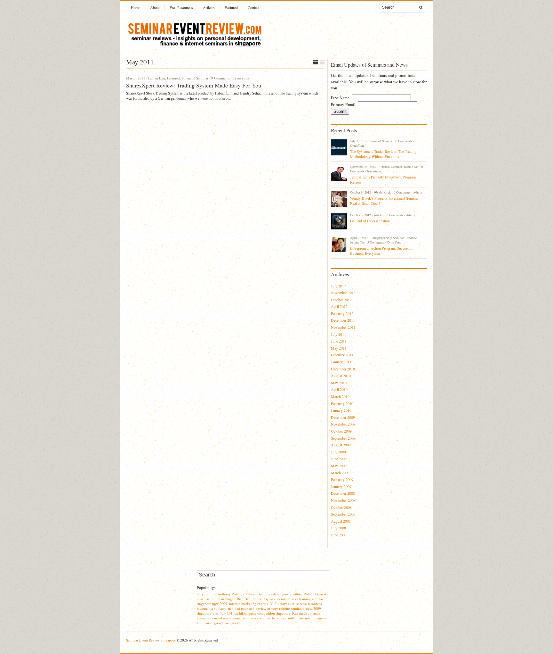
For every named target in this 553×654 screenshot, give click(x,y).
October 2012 (341, 299)
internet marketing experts (248, 603)
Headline (411, 238)
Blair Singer (226, 598)
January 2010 (341, 410)
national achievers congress (250, 618)
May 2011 (339, 348)
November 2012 (343, 292)
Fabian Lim (156, 78)
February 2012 (342, 313)
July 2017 (338, 285)
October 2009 (341, 431)
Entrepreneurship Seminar (387, 238)
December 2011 (343, 320)
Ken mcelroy (301, 613)
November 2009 (343, 423)
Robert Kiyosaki (316, 594)
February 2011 (342, 354)
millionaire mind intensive (307, 618)
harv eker (279, 618)
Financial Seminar (195, 78)
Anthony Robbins (231, 594)
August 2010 (341, 375)
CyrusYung (241, 78)
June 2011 (339, 341)
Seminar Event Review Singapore (151, 640)
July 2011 (338, 334)
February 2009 (342, 479)
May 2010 (339, 382)
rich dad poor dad (241, 608)
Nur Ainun (374, 171)
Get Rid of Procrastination (370, 220)
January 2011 (341, 361)
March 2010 (340, 396)
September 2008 (343, 514)
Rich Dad (244, 598)
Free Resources (181, 7)
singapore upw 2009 (212, 603)
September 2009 (343, 438)
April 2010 (339, 389)
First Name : (341, 98)
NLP (273, 603)
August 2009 (341, 444)
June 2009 (339, 458)
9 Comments (220, 78)
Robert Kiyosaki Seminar (271, 598)
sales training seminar (307, 598)
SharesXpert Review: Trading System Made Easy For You (193, 85)
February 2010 (342, 403)
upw (200, 598)
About (155, 7)
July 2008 (338, 527)
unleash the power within (283, 594)
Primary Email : (344, 104)
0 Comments (404, 141)
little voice (204, 622)
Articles (209, 7)
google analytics (226, 622)
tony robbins (206, 594)
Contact (253, 7)
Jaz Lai (210, 598)
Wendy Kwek (382, 192)
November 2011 (343, 327)
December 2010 (343, 368)
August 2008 (341, 521)
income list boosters (211, 608)
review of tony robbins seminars (280, 608)
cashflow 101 (223, 613)
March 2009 (340, 472)
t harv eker (286, 603)
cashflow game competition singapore (262, 613)
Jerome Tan (411, 166)
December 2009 (343, 417)
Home (135, 7)
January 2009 (341, 486)
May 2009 (339, 465)
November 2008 (343, 500)
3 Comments (375, 242)
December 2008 (343, 493)
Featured (231, 7)
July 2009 (338, 451)
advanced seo (218, 618)
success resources (309, 603)
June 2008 (339, 534)
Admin (417, 192)
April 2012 (339, 306)
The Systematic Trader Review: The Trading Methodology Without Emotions (383, 154)
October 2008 (341, 507)
